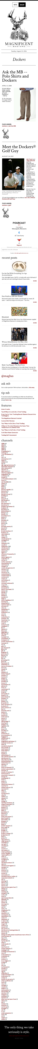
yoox (2, 1014)
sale (2, 864)
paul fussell (4, 818)
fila (2, 628)
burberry (4, 532)
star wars (4, 904)
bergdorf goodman (7, 506)
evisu (3, 615)
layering (3, 723)
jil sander (4, 703)
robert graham (5, 852)
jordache (4, 706)
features (4, 624)
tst (2, 964)
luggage (3, 737)
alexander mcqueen (7, 466)
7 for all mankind (6, 454)
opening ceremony (6, 802)
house (3, 683)
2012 (2, 445)
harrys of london (6, 666)
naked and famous (6, 784)
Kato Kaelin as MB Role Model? (12, 296)
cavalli (3, 545)
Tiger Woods (30, 160)
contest (3, 571)
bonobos (4, 520)
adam (3, 460)
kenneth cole (5, 710)
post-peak (4, 827)
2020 (2, 448)
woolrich (4, 1005)
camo (3, 535)
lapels (3, 720)
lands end (4, 716)
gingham (3, 652)
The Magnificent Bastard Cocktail (11, 418)
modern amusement (7, 769)
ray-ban (3, 844)
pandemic (4, 812)
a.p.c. (2, 457)
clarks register (5, 557)
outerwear (4, 806)
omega (3, 801)
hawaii (3, 669)
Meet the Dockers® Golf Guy (19, 149)
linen (2, 729)
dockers (5, 126)
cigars (3, 552)
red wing (3, 845)
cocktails (4, 558)
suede (3, 905)
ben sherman (5, 503)
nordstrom (4, 793)
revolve (3, 849)
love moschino (5, 735)
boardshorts (5, 515)
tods (2, 945)
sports (3, 901)
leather (3, 724)
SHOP (22, 5)
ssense (3, 902)
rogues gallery (5, 855)
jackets (3, 695)
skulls (3, 890)
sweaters (4, 913)
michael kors (5, 763)
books (3, 522)
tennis (3, 927)
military (3, 764)
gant (2, 646)
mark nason (4, 749)
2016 (2, 446)
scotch (3, 873)
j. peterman (4, 689)
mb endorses (5, 760)
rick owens (4, 850)
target (3, 924)
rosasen (3, 858)
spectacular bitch (6, 898)
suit (2, 907)
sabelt (3, 861)
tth (2, 965)
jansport (3, 698)
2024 (2, 449)
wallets (3, 988)
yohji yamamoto (6, 1013)
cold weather (5, 563)
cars (2, 542)
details (3, 592)
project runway (5, 833)
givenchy (4, 654)
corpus (3, 578)
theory (3, 933)
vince (3, 984)
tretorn (3, 959)
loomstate (4, 733)
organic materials (6, 804)
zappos (3, 1017)
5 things (3, 453)
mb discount (5, 758)
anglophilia (4, 474)
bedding (3, 495)
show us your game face (8, 887)
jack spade (4, 693)
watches (3, 993)
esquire (3, 611)
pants (3, 815)
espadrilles (4, 609)
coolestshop (5, 574)
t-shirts (3, 921)
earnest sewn (5, 604)
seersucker (4, 875)
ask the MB (12, 126)
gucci (2, 661)
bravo (3, 529)
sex (2, 879)
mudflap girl (4, 778)
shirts (3, 882)
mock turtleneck (6, 767)
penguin (3, 821)
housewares (5, 684)
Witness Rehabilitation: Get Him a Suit (14, 342)
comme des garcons (7, 568)
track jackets (5, 954)
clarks (3, 555)
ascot (3, 480)
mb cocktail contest (7, 756)
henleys (3, 675)
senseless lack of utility (8, 876)
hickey (3, 678)
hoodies (3, 681)
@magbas (7, 376)
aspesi (3, 483)
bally (2, 488)
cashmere (4, 543)
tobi (2, 942)
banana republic (6, 489)
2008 (2, 443)
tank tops (4, 922)
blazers (3, 512)
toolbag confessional (7, 951)
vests (3, 982)
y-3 (2, 1011)
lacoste (3, 715)
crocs (3, 585)
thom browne (5, 936)
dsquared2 (4, 603)
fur (2, 644)
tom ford (4, 947)
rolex (2, 856)
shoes (3, 884)
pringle (3, 830)
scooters (4, 872)
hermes (3, 677)
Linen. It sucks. (5, 409)
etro (2, 614)
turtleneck (4, 967)
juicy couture (5, 707)
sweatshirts (4, 916)
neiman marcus (5, 787)
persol (3, 822)
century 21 (4, 549)
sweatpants (4, 915)
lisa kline (4, 730)
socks (3, 895)
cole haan (4, 565)
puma (3, 838)
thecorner (4, 931)
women (3, 1004)
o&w (2, 795)
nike (2, 790)
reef (2, 847)
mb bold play (5, 755)
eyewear (3, 618)
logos (3, 732)
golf (9, 205)
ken (2, 709)
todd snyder (5, 944)
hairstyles (4, 663)
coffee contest (5, 562)
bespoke (3, 508)
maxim (3, 753)
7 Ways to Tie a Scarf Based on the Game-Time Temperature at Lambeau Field (15, 426)
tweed (3, 970)
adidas (3, 462)
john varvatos (5, 704)
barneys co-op (5, 494)
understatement (6, 974)
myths (3, 783)
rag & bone (4, 839)
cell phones (4, 548)
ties (2, 938)
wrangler (4, 1008)
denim (3, 591)
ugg (2, 971)
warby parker (5, 990)
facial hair (4, 620)
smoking (3, 892)
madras (3, 740)
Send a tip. (8, 400)
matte (3, 752)
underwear (4, 976)
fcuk (2, 623)
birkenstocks (5, 511)
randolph (4, 842)
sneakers (4, 893)
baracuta (4, 491)
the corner (4, 928)
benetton (4, 505)
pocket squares (6, 825)
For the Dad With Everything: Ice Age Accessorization (14, 274)
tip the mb (4, 941)
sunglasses (4, 910)
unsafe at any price (7, 979)
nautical (3, 786)
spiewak (3, 899)
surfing (3, 911)
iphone (3, 686)
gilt (2, 651)
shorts (3, 885)
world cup (4, 1007)
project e (4, 832)
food (2, 635)
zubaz (3, 1019)
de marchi (4, 588)
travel (3, 958)
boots (3, 523)
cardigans (4, 540)
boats (3, 517)
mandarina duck (6, 746)
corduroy (4, 577)
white (3, 1001)
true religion (5, 961)
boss (2, 525)
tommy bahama (6, 948)
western (3, 997)
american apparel (6, 472)
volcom (3, 987)
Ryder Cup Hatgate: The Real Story (13, 365)
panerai (3, 813)
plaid (2, 824)
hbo (2, 671)
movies (3, 776)
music (3, 781)
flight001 (4, 632)
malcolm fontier (6, 743)
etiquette (4, 612)
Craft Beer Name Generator (9, 432)
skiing (3, 888)
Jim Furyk (29, 159)
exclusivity (4, 617)
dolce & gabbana (6, 600)
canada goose (5, 539)
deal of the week (6, 589)
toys (2, 953)
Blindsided (5, 317)
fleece (3, 631)
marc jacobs (4, 747)
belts (2, 502)
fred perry (4, 640)
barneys (3, 492)
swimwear (4, 919)
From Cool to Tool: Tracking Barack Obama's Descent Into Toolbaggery (18, 415)
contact (3, 569)
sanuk (3, 869)
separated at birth (6, 878)
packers (3, 807)
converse (4, 572)
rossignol (4, 859)
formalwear (4, 638)
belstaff (3, 499)
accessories (4, 459)
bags (2, 485)
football (3, 637)
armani (3, 477)
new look (4, 789)
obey (2, 799)
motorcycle (4, 773)
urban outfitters (6, 981)
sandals (3, 867)
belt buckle (4, 500)
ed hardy (4, 606)
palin (2, 810)
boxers (3, 528)
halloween (4, 664)
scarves (3, 870)
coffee (3, 560)
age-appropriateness (7, 465)
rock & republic (5, 853)
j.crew (3, 690)
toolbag (3, 950)
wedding (3, 996)
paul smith (4, 819)
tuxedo (3, 968)
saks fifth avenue (6, 862)
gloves (3, 655)
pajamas (3, 809)
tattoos (3, 925)
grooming (4, 660)
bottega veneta (6, 526)
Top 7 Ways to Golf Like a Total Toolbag (13, 430)
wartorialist (4, 991)
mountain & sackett (7, 775)
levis (2, 727)
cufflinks (4, 586)
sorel (2, 896)
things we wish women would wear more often (15, 934)
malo (2, 744)
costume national (6, 583)
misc (2, 766)
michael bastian (6, 761)
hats (2, 667)
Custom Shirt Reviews (7, 421)
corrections (4, 580)
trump (3, 962)
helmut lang (4, 674)
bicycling (4, 509)
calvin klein (4, 534)
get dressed (4, 648)
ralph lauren (5, 841)
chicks (3, 551)
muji (2, 779)
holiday (3, 680)
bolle (2, 519)
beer (2, 497)
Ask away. (32, 387)
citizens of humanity (7, 554)
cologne (3, 566)
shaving (3, 881)
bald (2, 486)
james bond (4, 697)
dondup (3, 601)
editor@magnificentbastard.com (21, 253)
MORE (35, 281)
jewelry (3, 701)
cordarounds (5, 575)
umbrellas (4, 973)
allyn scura (4, 471)
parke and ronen (6, 816)
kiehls (3, 712)
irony (3, 687)
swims (3, 918)
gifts (2, 649)
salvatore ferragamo (7, 865)
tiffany (3, 939)
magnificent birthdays (7, 741)
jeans (3, 700)
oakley (3, 796)
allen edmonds (5, 468)
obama (3, 798)
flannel (3, 629)
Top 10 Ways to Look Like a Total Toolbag (13, 412)
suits (2, 908)
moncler (3, 770)
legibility (4, 726)
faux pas (3, 621)
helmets (3, 672)
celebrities (4, 546)
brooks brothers (6, 531)
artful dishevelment (7, 479)
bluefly (3, 514)
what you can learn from (8, 999)
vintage (3, 985)
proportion (4, 835)
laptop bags (4, 721)
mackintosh (4, 738)
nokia (3, 792)
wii (2, 1002)
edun (2, 608)
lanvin (3, 718)
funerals (3, 643)
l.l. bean (3, 713)
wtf (2, 1010)
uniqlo (3, 978)
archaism (4, 476)
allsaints (3, 469)
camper (3, 537)
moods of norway (6, 772)
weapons (4, 994)
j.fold (3, 692)
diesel (3, 594)
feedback (4, 626)
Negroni (19, 245)
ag (2, 463)
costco (3, 581)
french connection (7, 641)
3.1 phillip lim (5, 451)
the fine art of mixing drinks (9, 930)
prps (2, 836)
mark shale (4, 750)
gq (2, 658)
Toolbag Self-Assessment (9, 435)
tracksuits (4, 956)
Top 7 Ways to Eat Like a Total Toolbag (12, 423)
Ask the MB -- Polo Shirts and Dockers (15, 76)
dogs (2, 598)
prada (3, 829)
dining (3, 595)
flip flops (4, 634)
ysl (2, 1016)
